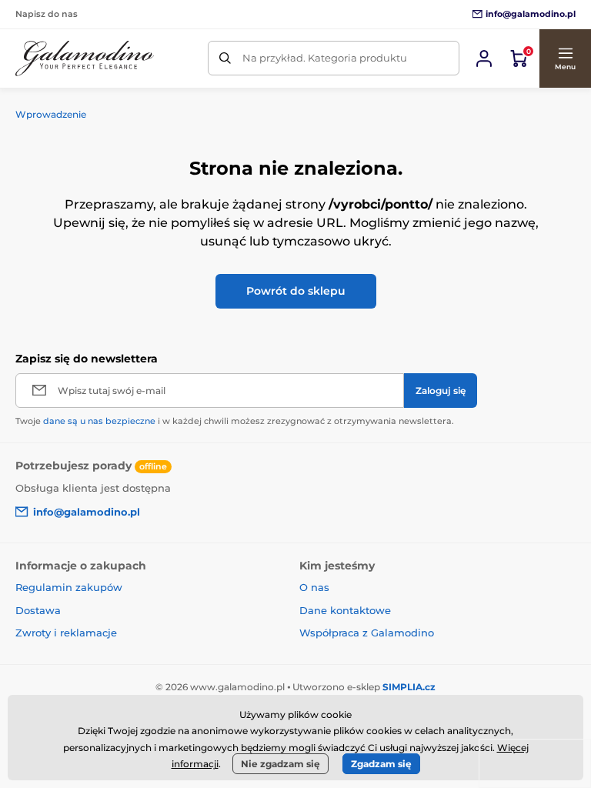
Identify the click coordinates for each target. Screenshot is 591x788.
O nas (314, 587)
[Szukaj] (225, 58)
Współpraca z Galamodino (366, 632)
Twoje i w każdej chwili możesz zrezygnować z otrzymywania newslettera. (234, 421)
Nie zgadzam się (280, 764)
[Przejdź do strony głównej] (84, 58)
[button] (565, 58)
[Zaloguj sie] (484, 58)
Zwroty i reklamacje (66, 632)
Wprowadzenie (50, 114)
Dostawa (38, 610)
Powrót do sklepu (296, 291)
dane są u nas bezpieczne (99, 421)
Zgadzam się (381, 764)
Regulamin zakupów (68, 587)
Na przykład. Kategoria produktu (324, 58)
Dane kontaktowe (345, 610)
